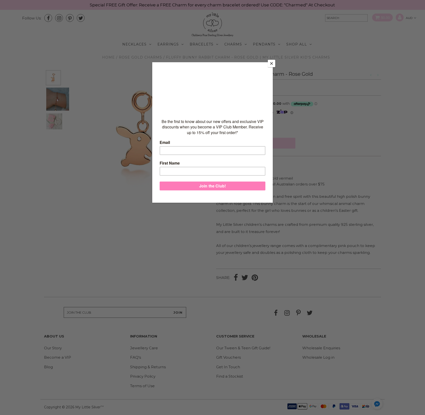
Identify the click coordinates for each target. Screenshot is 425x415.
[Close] (271, 63)
